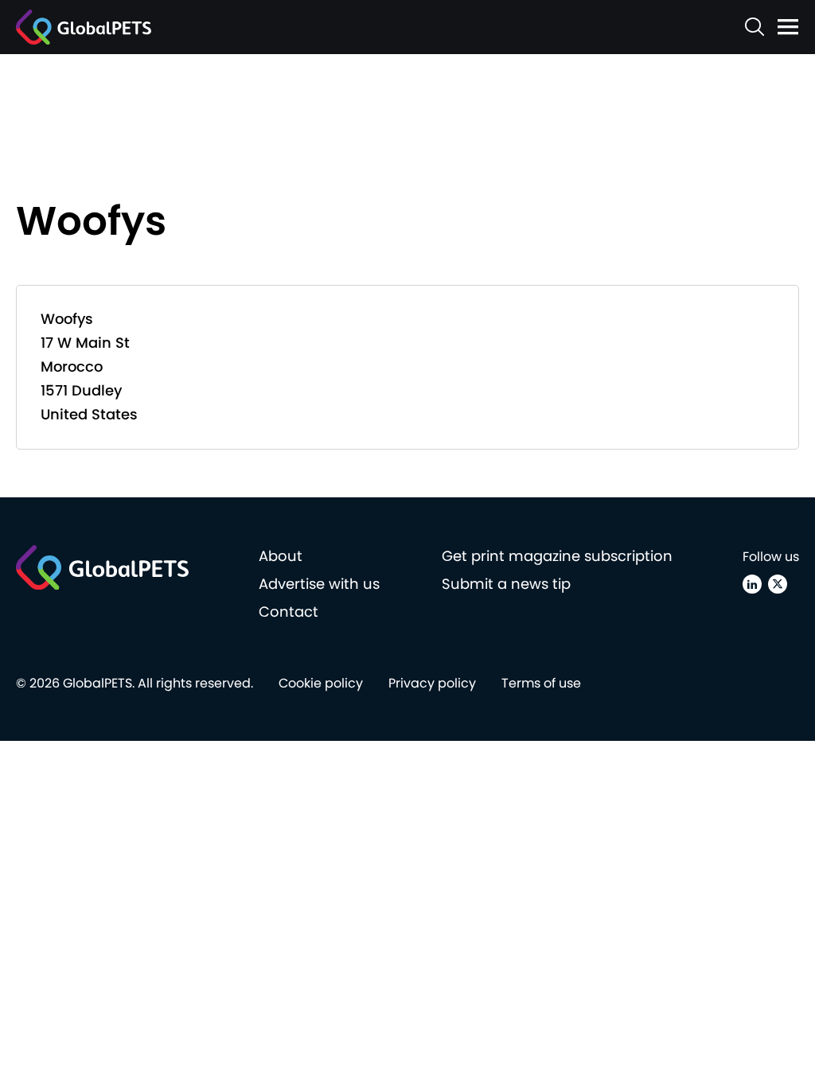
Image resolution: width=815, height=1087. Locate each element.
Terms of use (541, 683)
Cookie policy (321, 683)
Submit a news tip (506, 584)
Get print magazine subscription (557, 556)
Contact (288, 611)
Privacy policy (432, 683)
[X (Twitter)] (777, 584)
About (280, 556)
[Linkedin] (752, 584)
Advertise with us (319, 584)
